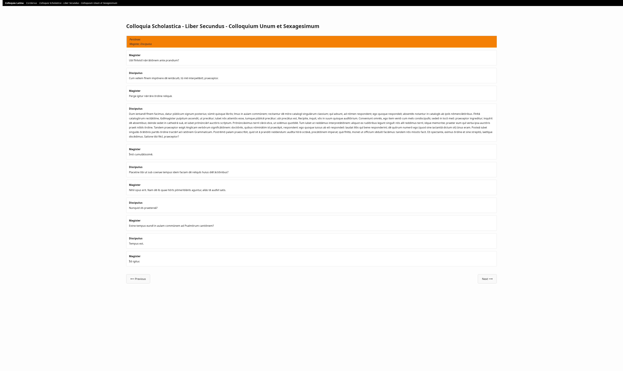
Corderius (31, 3)
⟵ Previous (138, 279)
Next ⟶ (487, 279)
